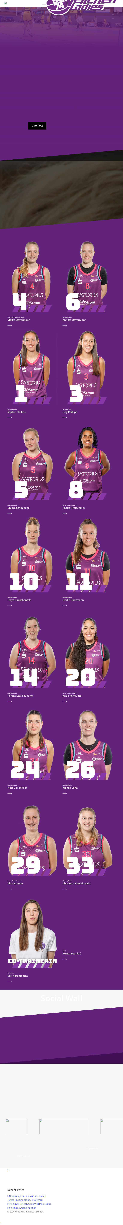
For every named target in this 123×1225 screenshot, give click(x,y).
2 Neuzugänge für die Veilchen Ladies (26, 1196)
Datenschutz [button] (23, 1156)
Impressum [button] (92, 1148)
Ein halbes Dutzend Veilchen (21, 1207)
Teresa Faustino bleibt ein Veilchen (25, 1199)
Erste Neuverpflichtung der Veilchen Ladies (29, 1203)
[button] (44, 3)
